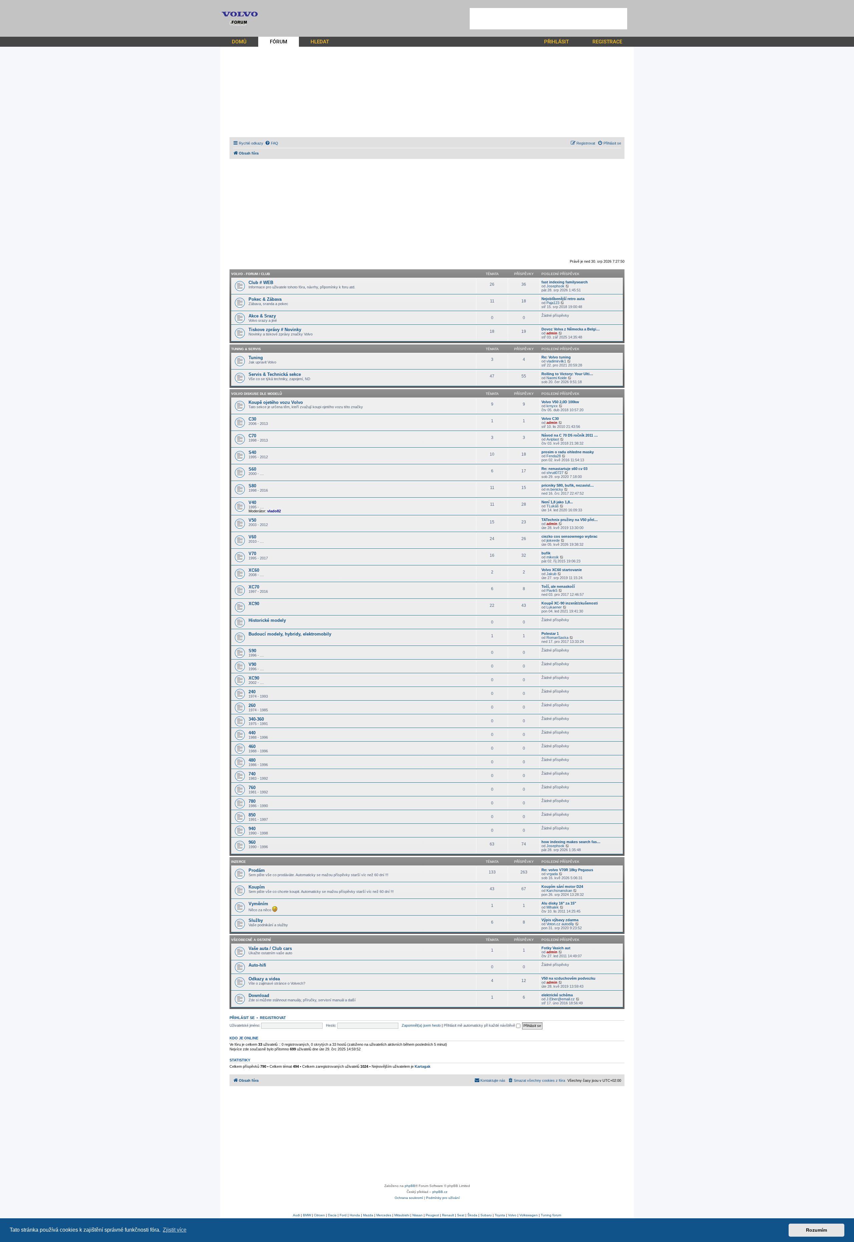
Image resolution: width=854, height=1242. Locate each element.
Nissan (417, 1215)
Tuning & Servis (246, 349)
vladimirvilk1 (556, 361)
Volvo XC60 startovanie (561, 570)
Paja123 (552, 303)
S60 (252, 469)
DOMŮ (239, 42)
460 (252, 746)
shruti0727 (554, 473)
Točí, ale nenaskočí (558, 586)
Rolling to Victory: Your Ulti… (567, 374)
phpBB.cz (439, 1192)
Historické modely (267, 620)
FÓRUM (278, 42)
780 (252, 801)
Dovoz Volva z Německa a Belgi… (570, 329)
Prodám (257, 870)
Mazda (368, 1215)
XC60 (254, 570)
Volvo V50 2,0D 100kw (560, 402)
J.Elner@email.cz (560, 999)
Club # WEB (261, 282)
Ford (343, 1215)
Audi (296, 1215)
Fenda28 (553, 456)
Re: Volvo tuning (556, 357)
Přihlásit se (242, 1018)
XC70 (254, 586)
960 (252, 842)
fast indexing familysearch (564, 282)
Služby (256, 920)
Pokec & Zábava (265, 299)
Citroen (319, 1215)
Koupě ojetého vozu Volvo (276, 402)
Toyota (500, 1215)
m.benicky (554, 489)
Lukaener (554, 607)
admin (551, 333)
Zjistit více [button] (174, 1230)
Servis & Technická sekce (275, 374)
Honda (355, 1215)
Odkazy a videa (264, 978)
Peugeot (432, 1215)
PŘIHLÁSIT (556, 42)
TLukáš (552, 506)
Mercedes (383, 1215)
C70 (252, 435)
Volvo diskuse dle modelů (256, 394)
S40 (252, 452)
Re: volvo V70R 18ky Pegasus (567, 870)
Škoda (472, 1215)
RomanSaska (557, 638)
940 (252, 828)
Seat (460, 1215)
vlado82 (274, 511)
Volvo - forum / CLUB (250, 274)
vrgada (552, 874)
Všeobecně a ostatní (251, 940)
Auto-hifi (257, 965)
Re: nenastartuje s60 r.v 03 (564, 469)
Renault (448, 1215)
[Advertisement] (548, 19)
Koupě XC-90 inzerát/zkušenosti (569, 603)
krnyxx (552, 406)
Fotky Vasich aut (555, 948)
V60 (252, 536)
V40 (252, 502)
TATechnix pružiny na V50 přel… (569, 520)
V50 (252, 520)
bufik (545, 553)
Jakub (551, 574)
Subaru (486, 1215)
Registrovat (273, 1018)
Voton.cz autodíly (560, 924)
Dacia (332, 1215)
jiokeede (553, 540)
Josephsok (555, 286)
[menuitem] (271, 143)
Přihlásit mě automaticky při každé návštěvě (480, 1025)
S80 (252, 485)
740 (252, 773)
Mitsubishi (401, 1215)
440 (252, 732)
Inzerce (238, 861)
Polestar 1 (550, 634)
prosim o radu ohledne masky (567, 452)
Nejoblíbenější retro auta (562, 299)
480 (252, 760)
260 (252, 705)
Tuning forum (551, 1215)
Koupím (257, 887)
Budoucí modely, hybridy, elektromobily (290, 634)
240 (252, 691)
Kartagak (422, 1066)
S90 (252, 650)
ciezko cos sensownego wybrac (569, 536)
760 (252, 787)
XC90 (254, 603)
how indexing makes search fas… (570, 842)
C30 (252, 419)
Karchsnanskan (559, 891)
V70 (252, 553)
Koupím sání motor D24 (562, 887)
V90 (252, 664)
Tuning (256, 357)
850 (252, 814)
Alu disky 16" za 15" (558, 903)
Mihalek (552, 907)
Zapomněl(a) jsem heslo (421, 1025)
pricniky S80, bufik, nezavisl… (567, 485)
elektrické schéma (557, 995)
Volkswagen (528, 1215)
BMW (307, 1215)
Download (259, 995)
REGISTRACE (607, 42)
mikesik (552, 557)
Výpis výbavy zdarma (559, 920)
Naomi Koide (556, 378)
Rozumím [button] (816, 1230)
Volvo (512, 1215)
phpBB (410, 1186)
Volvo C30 (550, 419)
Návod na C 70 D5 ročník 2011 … (569, 435)
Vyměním (258, 903)
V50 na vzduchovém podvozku (568, 978)
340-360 (256, 719)
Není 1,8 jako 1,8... (557, 502)
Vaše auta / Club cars (270, 948)
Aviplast (552, 439)
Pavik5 (551, 590)
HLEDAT (320, 42)
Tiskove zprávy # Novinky (275, 329)
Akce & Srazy (262, 315)
